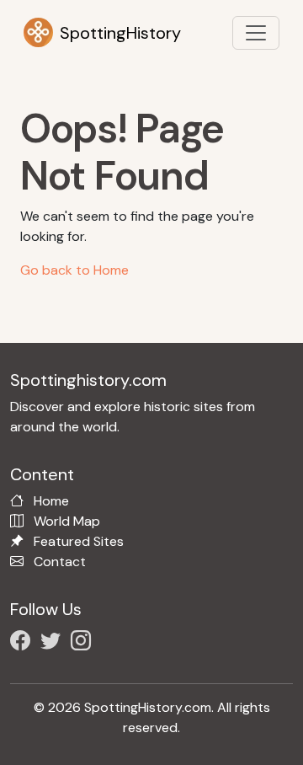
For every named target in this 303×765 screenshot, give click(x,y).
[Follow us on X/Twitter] (53, 643)
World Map (67, 521)
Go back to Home (74, 270)
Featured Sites (79, 541)
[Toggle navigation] (255, 33)
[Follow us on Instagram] (84, 643)
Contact (60, 561)
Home (51, 501)
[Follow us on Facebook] (23, 643)
